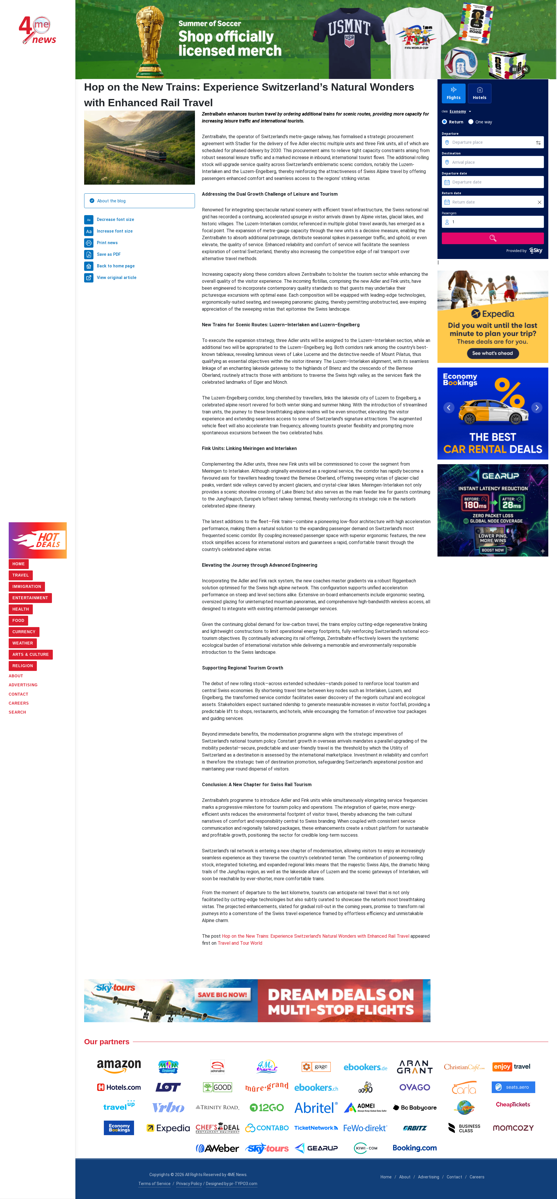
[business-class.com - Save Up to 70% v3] (257, 1000)
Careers (477, 1177)
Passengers (449, 213)
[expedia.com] (168, 1128)
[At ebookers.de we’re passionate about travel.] (365, 1067)
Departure (450, 134)
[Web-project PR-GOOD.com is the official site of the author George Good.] (217, 1087)
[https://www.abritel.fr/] (316, 1107)
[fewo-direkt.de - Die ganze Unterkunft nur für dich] (365, 1128)
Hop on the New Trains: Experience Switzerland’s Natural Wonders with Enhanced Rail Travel (315, 936)
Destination (451, 153)
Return (456, 122)
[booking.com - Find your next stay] (316, 39)
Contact (454, 1177)
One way (483, 122)
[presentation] (80, 39)
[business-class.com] (464, 1128)
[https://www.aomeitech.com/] (365, 1107)
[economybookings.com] (119, 1128)
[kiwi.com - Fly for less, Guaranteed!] (492, 317)
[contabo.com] (267, 1128)
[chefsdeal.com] (217, 1128)
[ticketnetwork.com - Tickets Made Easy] (316, 1128)
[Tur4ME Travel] (267, 1067)
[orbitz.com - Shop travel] (415, 1128)
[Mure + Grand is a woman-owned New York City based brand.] (267, 1087)
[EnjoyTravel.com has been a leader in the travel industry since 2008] (513, 1067)
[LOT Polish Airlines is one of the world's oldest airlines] (168, 1087)
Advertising (428, 1177)
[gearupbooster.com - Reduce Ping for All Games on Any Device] (492, 510)
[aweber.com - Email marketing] (217, 1148)
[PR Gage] (316, 1067)
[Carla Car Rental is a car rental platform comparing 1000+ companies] (464, 1087)
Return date (451, 193)
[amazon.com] (119, 1067)
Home (386, 1177)
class (445, 111)
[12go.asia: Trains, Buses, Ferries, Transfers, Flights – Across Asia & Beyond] (267, 1107)
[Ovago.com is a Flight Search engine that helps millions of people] (415, 1087)
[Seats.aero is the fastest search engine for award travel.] (513, 1087)
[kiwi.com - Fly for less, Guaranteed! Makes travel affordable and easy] (365, 1148)
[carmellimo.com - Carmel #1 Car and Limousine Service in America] (464, 1107)
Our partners (106, 1041)
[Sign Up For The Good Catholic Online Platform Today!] (217, 1107)
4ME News (237, 1174)
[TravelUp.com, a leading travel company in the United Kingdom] (119, 1107)
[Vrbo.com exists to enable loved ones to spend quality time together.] (168, 1107)
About (404, 1177)
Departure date (454, 173)
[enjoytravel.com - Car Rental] (492, 414)
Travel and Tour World (240, 943)
